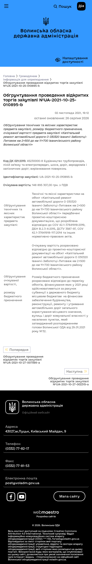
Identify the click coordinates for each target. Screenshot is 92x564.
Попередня (18, 350)
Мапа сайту (69, 496)
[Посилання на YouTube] (21, 497)
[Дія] (81, 6)
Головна (9, 75)
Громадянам (28, 75)
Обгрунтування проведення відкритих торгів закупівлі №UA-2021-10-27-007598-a (23, 359)
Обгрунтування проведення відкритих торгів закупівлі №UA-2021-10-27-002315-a (69, 381)
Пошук (65, 6)
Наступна (74, 371)
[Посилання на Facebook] (11, 497)
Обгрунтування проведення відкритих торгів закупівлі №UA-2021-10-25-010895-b (43, 84)
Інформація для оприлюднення (26, 79)
